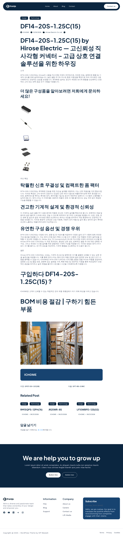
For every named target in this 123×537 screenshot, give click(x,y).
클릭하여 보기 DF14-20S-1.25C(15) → (35, 319)
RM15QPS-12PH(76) (31, 409)
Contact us (111, 6)
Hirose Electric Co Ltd (53, 32)
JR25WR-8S (55, 409)
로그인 (40, 430)
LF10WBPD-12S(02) (88, 409)
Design (24, 18)
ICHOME (26, 32)
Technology (35, 18)
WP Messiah (43, 533)
